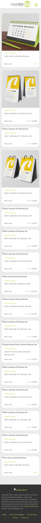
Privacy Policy (32, 514)
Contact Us (25, 518)
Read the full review (31, 506)
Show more (8, 64)
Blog (4, 514)
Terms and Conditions (16, 514)
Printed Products (10, 53)
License (15, 518)
